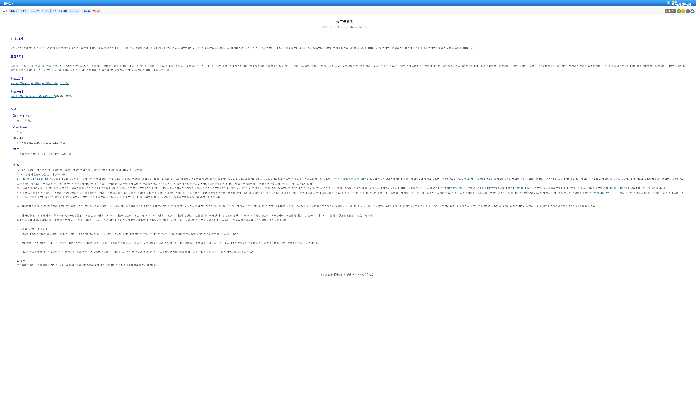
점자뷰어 (96, 11)
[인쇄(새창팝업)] (692, 11)
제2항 (470, 179)
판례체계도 (74, 11)
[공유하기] (679, 11)
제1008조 (487, 188)
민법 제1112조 (51, 188)
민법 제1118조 (448, 188)
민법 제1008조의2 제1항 (34, 179)
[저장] (688, 11)
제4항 (162, 183)
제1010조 (362, 179)
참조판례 (45, 11)
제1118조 (64, 65)
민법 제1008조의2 (20, 65)
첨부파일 (86, 11)
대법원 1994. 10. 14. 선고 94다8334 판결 (32, 96)
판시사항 (14, 11)
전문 (54, 11)
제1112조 (36, 65)
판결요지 (24, 11)
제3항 (34, 183)
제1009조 (348, 179)
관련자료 (63, 11)
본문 (5, 11)
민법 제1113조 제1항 (263, 188)
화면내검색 (670, 11)
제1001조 (465, 188)
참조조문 (35, 11)
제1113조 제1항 (50, 65)
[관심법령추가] (683, 11)
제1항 (480, 179)
